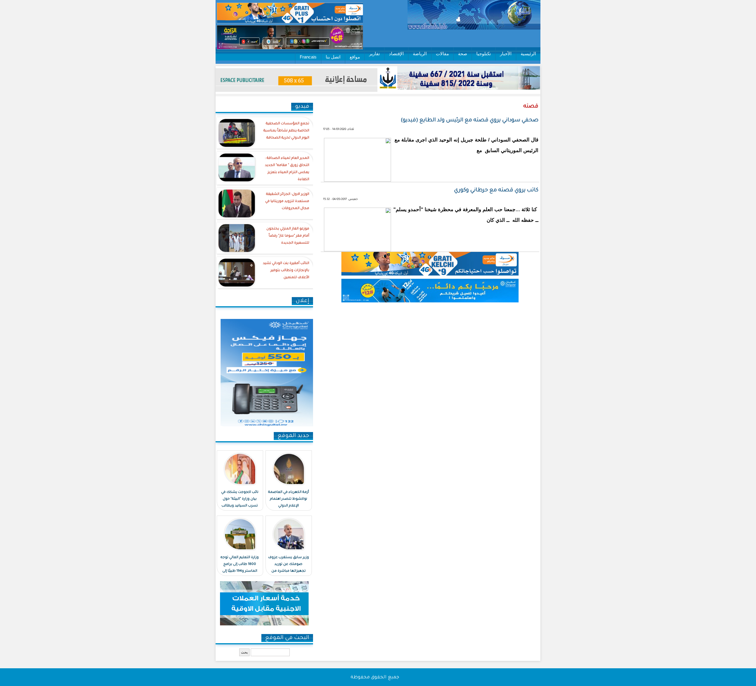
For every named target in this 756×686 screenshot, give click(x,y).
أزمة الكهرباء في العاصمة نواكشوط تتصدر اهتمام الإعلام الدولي (288, 499)
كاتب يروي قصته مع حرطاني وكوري (496, 190)
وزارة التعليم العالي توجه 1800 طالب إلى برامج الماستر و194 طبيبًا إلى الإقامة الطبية (240, 568)
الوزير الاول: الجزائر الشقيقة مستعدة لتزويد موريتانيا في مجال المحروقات (287, 202)
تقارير (374, 53)
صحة (462, 53)
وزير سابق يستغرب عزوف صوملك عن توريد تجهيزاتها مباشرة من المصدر (288, 568)
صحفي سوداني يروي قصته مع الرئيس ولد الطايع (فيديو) (469, 120)
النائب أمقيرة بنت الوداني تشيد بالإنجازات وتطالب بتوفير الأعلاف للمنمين (286, 271)
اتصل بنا (333, 56)
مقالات (442, 53)
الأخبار (505, 53)
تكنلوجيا (483, 53)
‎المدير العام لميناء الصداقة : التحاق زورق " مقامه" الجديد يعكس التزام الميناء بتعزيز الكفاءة (287, 169)
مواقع (355, 56)
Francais (308, 56)
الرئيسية (528, 53)
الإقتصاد (396, 53)
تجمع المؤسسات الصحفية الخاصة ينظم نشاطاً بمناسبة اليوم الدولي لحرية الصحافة (286, 131)
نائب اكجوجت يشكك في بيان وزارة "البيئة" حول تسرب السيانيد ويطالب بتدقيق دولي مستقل (239, 503)
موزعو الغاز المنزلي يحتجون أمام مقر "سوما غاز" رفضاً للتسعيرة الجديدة (287, 236)
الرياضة (420, 53)
